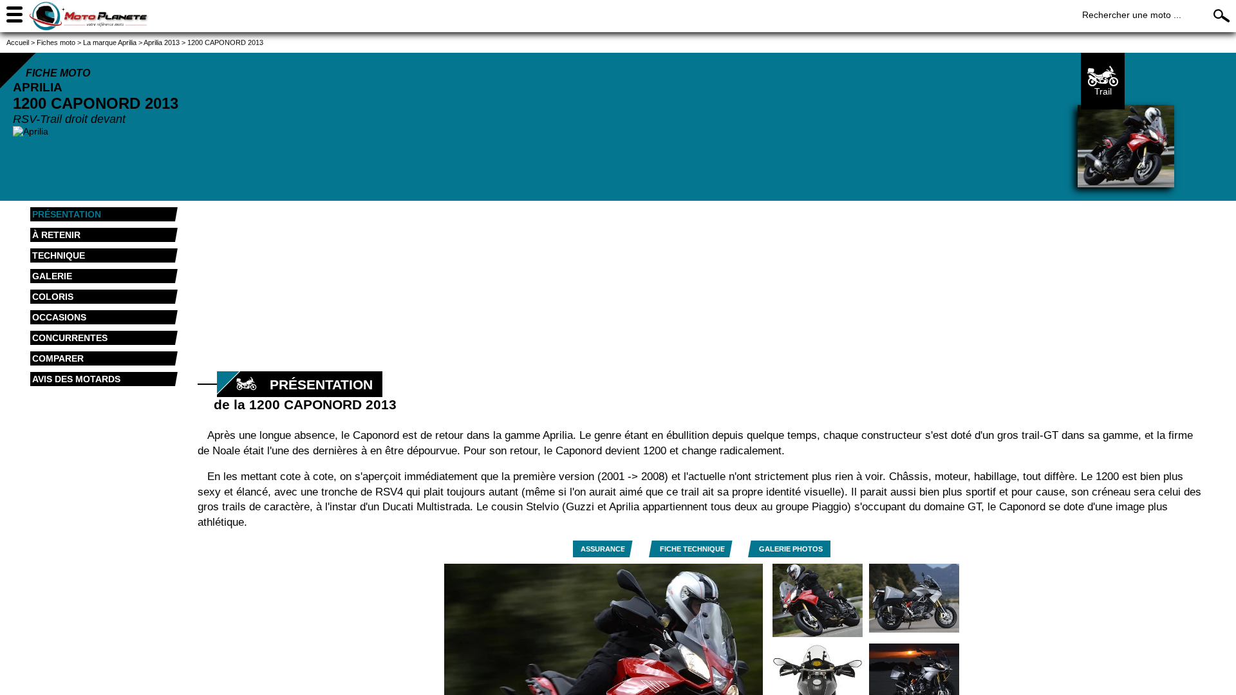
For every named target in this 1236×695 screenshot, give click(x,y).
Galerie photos (791, 549)
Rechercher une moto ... (1131, 15)
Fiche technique (692, 549)
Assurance (603, 549)
